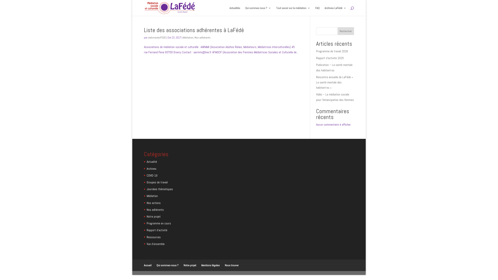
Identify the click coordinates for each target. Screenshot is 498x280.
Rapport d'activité (157, 230)
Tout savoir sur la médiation (291, 8)
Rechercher (346, 31)
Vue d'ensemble (156, 244)
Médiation (188, 37)
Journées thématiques (160, 189)
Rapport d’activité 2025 (330, 58)
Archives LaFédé (333, 8)
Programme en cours (159, 223)
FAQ (317, 8)
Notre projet (154, 216)
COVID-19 (152, 175)
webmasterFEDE (157, 37)
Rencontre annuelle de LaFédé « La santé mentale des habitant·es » (334, 82)
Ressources (154, 237)
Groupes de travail (157, 182)
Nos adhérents (202, 37)
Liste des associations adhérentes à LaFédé (194, 30)
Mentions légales (210, 265)
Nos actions (154, 203)
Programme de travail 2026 (332, 51)
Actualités (235, 8)
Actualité (152, 162)
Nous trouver (232, 265)
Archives (151, 169)
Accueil (148, 265)
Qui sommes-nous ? (168, 265)
